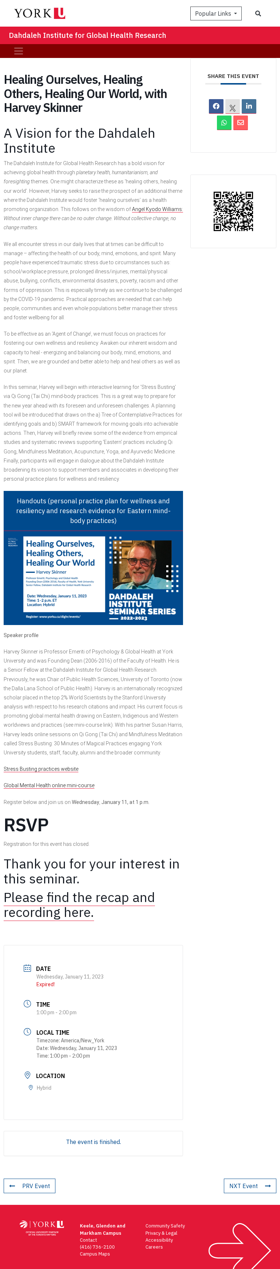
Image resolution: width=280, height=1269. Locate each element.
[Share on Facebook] (216, 106)
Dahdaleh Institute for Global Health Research (87, 35)
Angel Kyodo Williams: (157, 209)
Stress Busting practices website (41, 769)
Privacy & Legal (161, 1233)
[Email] (240, 123)
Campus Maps (95, 1254)
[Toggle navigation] (18, 51)
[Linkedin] (249, 106)
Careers (154, 1247)
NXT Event (243, 1186)
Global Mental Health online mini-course (49, 785)
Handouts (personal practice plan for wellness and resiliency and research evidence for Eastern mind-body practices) (93, 511)
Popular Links (214, 13)
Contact (88, 1240)
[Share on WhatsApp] (224, 123)
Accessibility (159, 1240)
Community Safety (165, 1226)
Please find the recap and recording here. (79, 905)
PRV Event (36, 1186)
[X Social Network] (232, 106)
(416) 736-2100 (97, 1247)
